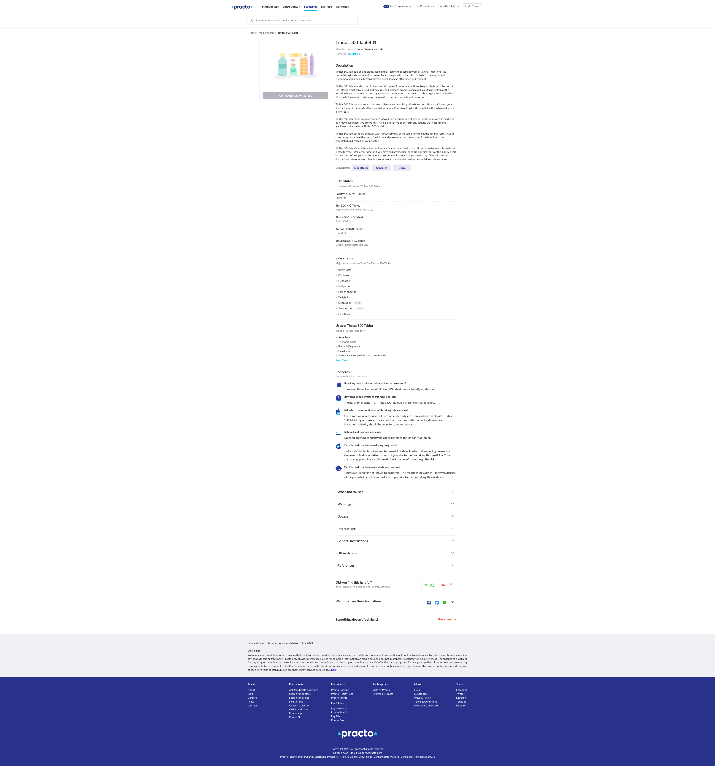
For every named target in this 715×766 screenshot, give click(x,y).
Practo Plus (296, 717)
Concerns (381, 167)
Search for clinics (299, 697)
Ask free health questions (303, 689)
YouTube (461, 701)
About (251, 689)
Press (251, 701)
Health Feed (296, 701)
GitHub (460, 705)
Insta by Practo (381, 689)
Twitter (460, 693)
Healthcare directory (426, 705)
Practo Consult (340, 689)
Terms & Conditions (425, 701)
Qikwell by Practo (383, 693)
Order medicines (299, 709)
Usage (402, 167)
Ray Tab (335, 716)
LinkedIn (461, 697)
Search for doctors (300, 693)
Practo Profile (339, 697)
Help (417, 689)
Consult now (340, 752)
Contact (252, 705)
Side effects (361, 167)
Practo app (295, 713)
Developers (421, 693)
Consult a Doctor (299, 705)
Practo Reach (339, 712)
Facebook (461, 689)
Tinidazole (354, 53)
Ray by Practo (339, 708)
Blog (250, 693)
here (333, 669)
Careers (252, 697)
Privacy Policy (422, 697)
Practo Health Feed (342, 693)
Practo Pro (337, 720)
